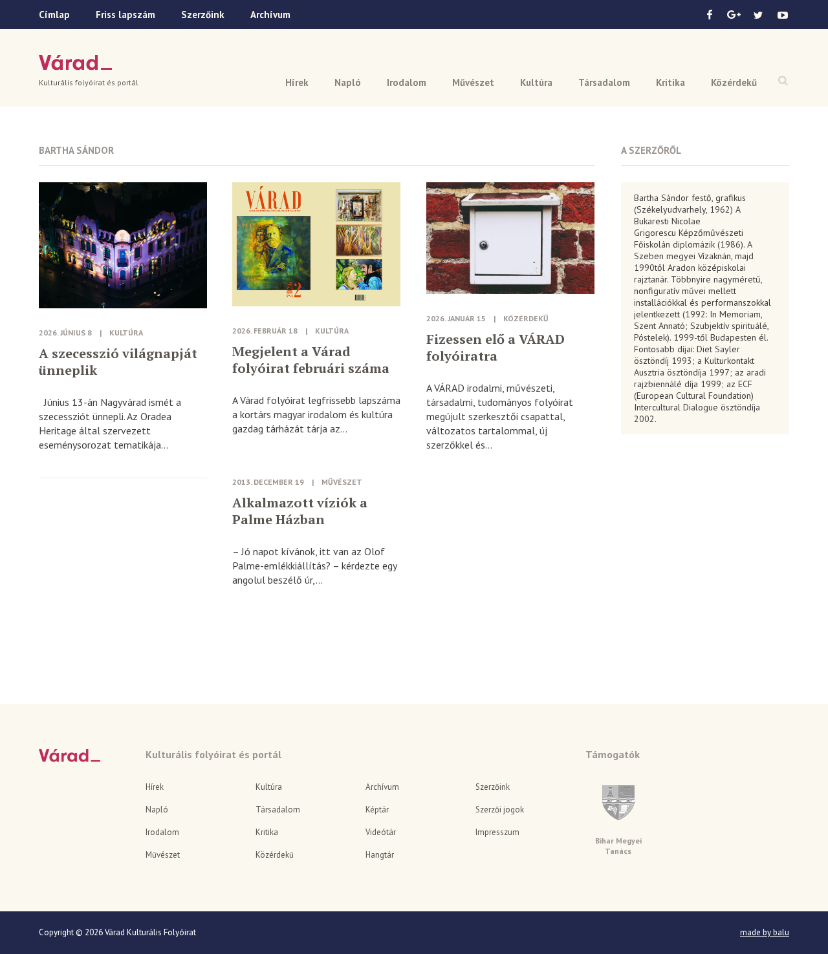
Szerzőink (202, 14)
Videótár (380, 832)
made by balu (764, 933)
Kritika (670, 82)
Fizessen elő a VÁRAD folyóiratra (495, 348)
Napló (347, 82)
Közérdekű (734, 82)
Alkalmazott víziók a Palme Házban (299, 511)
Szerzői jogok (499, 809)
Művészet (473, 82)
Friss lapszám (125, 14)
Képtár (377, 809)
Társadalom (604, 82)
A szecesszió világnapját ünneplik (118, 362)
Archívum (270, 14)
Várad (75, 62)
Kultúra (536, 82)
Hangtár (379, 854)
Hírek (297, 82)
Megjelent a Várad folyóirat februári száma (310, 360)
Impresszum (497, 832)
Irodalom (406, 82)
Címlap (54, 14)
